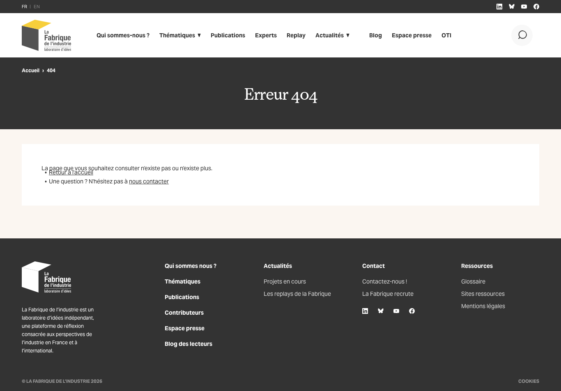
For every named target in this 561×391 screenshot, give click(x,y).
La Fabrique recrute (388, 293)
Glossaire (473, 281)
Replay (296, 35)
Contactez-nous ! (384, 281)
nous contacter (149, 181)
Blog (375, 35)
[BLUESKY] (512, 6)
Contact (373, 266)
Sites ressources (483, 293)
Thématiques (177, 35)
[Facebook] (412, 311)
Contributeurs (184, 312)
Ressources (477, 266)
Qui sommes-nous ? (123, 35)
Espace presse (412, 35)
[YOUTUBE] (524, 6)
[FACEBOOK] (536, 6)
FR (24, 6)
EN (37, 6)
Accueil (30, 70)
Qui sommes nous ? (190, 266)
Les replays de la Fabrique (297, 293)
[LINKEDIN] (499, 6)
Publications (228, 35)
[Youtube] (396, 311)
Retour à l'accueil (71, 172)
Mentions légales (483, 306)
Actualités (329, 35)
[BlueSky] (381, 311)
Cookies (528, 381)
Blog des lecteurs (188, 344)
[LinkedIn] (365, 311)
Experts (266, 35)
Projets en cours (285, 281)
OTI (446, 35)
